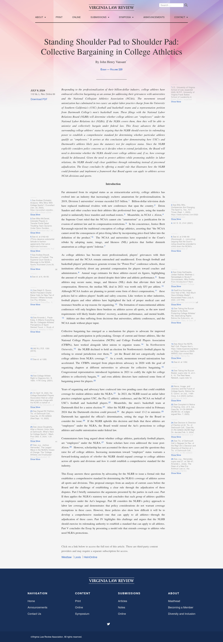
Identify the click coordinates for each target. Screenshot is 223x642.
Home (31, 601)
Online (76, 17)
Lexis (77, 557)
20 (95, 380)
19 (98, 376)
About (39, 17)
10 (162, 286)
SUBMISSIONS (129, 593)
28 (70, 447)
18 (162, 367)
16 (111, 353)
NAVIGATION (37, 593)
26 (84, 420)
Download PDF (39, 99)
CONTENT (82, 593)
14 (142, 344)
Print (59, 17)
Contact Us (34, 614)
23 (104, 407)
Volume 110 (116, 69)
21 (115, 393)
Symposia (125, 17)
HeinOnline (90, 557)
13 (63, 318)
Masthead (174, 601)
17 (106, 358)
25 (162, 411)
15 (75, 348)
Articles (122, 601)
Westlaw (66, 557)
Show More (176, 101)
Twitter (109, 624)
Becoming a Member (180, 607)
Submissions (98, 17)
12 (116, 304)
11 (156, 290)
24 (118, 411)
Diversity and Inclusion (181, 614)
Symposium (82, 614)
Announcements (154, 17)
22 (109, 402)
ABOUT (173, 593)
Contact (179, 17)
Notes (121, 607)
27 (102, 442)
